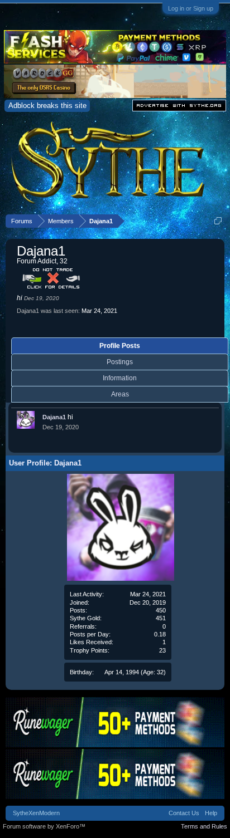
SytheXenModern (36, 813)
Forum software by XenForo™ (44, 826)
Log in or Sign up (190, 8)
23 (162, 650)
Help (211, 813)
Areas (120, 394)
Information (120, 378)
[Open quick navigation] (218, 220)
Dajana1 (54, 417)
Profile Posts (119, 346)
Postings (120, 362)
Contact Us (184, 813)
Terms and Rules (204, 826)
